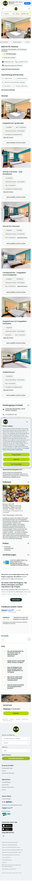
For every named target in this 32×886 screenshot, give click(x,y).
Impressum (4, 862)
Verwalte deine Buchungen (8, 773)
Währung (4, 747)
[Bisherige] (3, 639)
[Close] (27, 422)
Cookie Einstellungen (7, 860)
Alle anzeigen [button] (4, 635)
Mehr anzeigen (16, 599)
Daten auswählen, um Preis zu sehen (16, 142)
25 (28, 35)
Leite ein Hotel (5, 784)
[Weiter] (29, 639)
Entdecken (16, 713)
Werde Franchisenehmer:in (8, 787)
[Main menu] (3, 9)
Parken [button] (6, 543)
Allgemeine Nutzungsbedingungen (10, 842)
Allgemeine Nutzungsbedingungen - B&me (11, 852)
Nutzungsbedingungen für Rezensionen (11, 854)
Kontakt (4, 770)
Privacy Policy (11, 449)
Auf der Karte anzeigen (9, 57)
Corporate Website (6, 782)
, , (14, 50)
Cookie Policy (19, 449)
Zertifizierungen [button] (9, 555)
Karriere (4, 789)
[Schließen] (1, 3)
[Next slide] (29, 110)
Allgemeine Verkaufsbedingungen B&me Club (12, 849)
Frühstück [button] (7, 482)
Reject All (16, 459)
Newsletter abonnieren (16, 758)
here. (23, 444)
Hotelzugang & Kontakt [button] (13, 405)
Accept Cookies (16, 454)
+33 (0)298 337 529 (22, 61)
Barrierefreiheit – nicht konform (9, 869)
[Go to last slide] (3, 110)
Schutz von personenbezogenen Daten (11, 847)
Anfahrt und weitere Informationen (10, 69)
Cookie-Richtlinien (6, 857)
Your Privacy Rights (16, 464)
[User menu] (29, 9)
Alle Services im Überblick (8, 90)
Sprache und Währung (8, 735)
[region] (16, 443)
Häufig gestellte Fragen (7, 768)
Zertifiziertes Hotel (8, 61)
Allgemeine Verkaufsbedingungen (9, 844)
